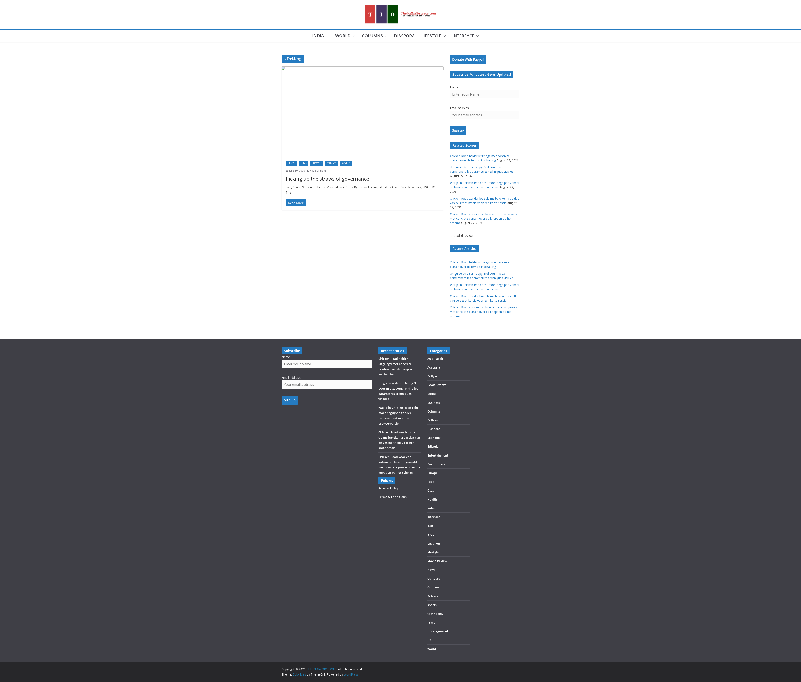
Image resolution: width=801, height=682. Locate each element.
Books (431, 394)
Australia (433, 367)
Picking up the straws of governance (327, 178)
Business (433, 403)
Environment (436, 464)
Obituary (433, 578)
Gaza (430, 490)
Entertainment (437, 455)
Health (291, 163)
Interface (463, 36)
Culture (432, 420)
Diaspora (404, 36)
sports (432, 605)
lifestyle (431, 36)
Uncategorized (437, 631)
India (318, 36)
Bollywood (434, 376)
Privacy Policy (388, 488)
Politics (432, 596)
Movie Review (437, 561)
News (431, 570)
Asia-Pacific (435, 359)
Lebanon (433, 543)
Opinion (332, 163)
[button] (326, 36)
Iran (430, 526)
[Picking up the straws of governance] (363, 111)
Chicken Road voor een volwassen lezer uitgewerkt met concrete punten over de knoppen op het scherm (484, 218)
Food (431, 482)
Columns (372, 36)
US (429, 640)
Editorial (433, 446)
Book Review (436, 385)
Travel (431, 622)
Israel (431, 534)
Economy (434, 438)
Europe (432, 473)
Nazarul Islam (318, 170)
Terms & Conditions (392, 497)
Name (454, 87)
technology (435, 614)
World (343, 36)
